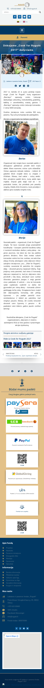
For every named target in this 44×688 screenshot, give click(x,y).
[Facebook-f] (15, 17)
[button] (22, 30)
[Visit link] (22, 340)
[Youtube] (24, 17)
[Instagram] (19, 17)
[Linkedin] (29, 17)
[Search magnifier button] (40, 12)
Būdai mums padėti (22, 389)
